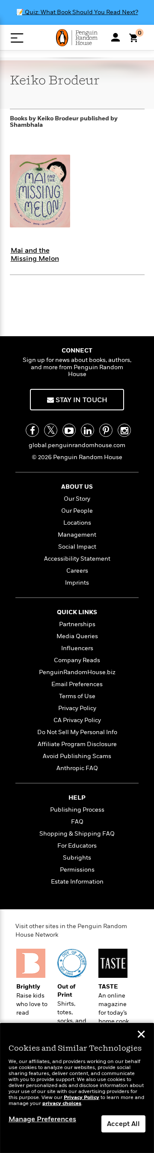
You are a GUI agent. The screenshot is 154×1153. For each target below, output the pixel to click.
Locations (77, 523)
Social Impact (77, 547)
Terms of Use (77, 696)
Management (77, 535)
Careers (77, 571)
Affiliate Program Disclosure (77, 744)
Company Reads (77, 660)
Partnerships (77, 624)
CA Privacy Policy (77, 720)
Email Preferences (77, 684)
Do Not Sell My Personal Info (77, 732)
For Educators (77, 846)
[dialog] (77, 1088)
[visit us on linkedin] (87, 430)
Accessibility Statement (77, 559)
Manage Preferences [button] (42, 1119)
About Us (77, 487)
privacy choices (61, 1103)
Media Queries (77, 636)
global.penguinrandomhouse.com (77, 445)
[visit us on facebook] (32, 430)
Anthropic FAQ (77, 768)
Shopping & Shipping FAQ (77, 834)
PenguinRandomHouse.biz (77, 672)
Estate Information (77, 882)
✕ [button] (141, 1035)
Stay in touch (80, 400)
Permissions (77, 870)
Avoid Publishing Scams (77, 756)
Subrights (77, 858)
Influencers (77, 648)
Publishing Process (77, 810)
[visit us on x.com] (50, 430)
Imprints (77, 583)
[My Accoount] (115, 37)
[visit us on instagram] (124, 430)
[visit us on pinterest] (106, 430)
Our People (77, 511)
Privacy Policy (77, 708)
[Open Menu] (17, 38)
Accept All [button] (123, 1124)
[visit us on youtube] (69, 430)
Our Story (77, 499)
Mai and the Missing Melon (35, 254)
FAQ (77, 822)
